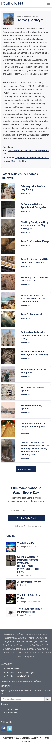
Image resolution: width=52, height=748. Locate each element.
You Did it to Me (25, 543)
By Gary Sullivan (24, 615)
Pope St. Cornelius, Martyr (35, 241)
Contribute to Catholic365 (17, 676)
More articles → (26, 469)
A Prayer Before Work (29, 582)
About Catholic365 (14, 669)
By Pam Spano (23, 585)
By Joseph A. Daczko (26, 547)
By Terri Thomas (24, 575)
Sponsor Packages (26, 673)
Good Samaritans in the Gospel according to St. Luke (33, 426)
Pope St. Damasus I (31, 314)
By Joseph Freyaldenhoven (28, 602)
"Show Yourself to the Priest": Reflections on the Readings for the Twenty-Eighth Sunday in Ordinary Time (35, 448)
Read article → (27, 193)
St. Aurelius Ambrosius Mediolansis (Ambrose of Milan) (34, 335)
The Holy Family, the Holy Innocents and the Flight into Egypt (34, 225)
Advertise (10, 673)
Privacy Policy (12, 713)
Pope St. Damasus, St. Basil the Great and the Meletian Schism (33, 298)
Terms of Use (12, 709)
